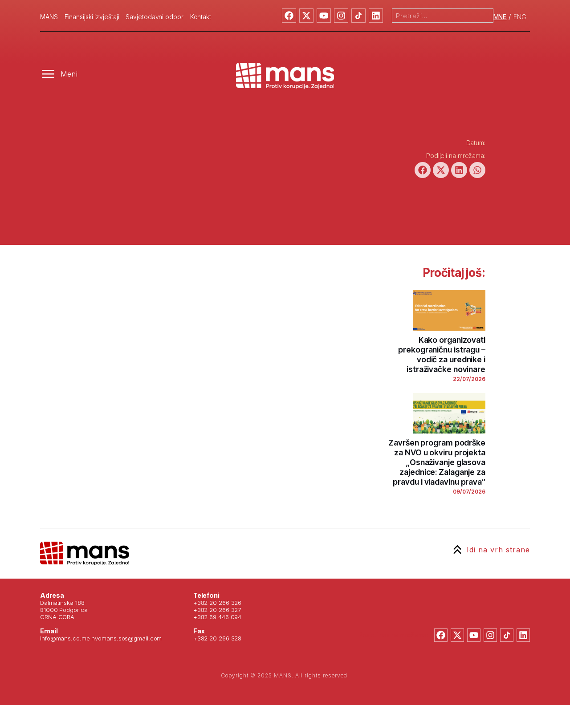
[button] (423, 170)
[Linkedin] (376, 15)
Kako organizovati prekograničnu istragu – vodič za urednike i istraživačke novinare (441, 354)
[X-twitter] (306, 15)
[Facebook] (289, 15)
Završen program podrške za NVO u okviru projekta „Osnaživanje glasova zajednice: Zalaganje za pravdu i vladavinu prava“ (436, 462)
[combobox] (442, 15)
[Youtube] (323, 15)
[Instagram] (341, 15)
